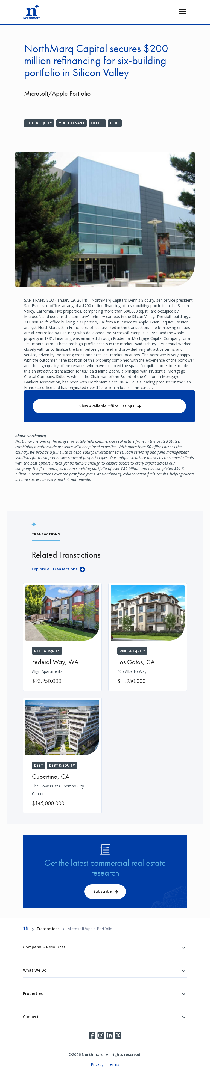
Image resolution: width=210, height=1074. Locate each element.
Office (97, 123)
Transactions (48, 928)
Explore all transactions (54, 569)
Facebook (92, 1035)
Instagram (100, 1035)
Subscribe (102, 891)
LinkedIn (109, 1035)
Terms (113, 1064)
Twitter (118, 1035)
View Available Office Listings (106, 406)
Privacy (97, 1064)
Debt (114, 123)
